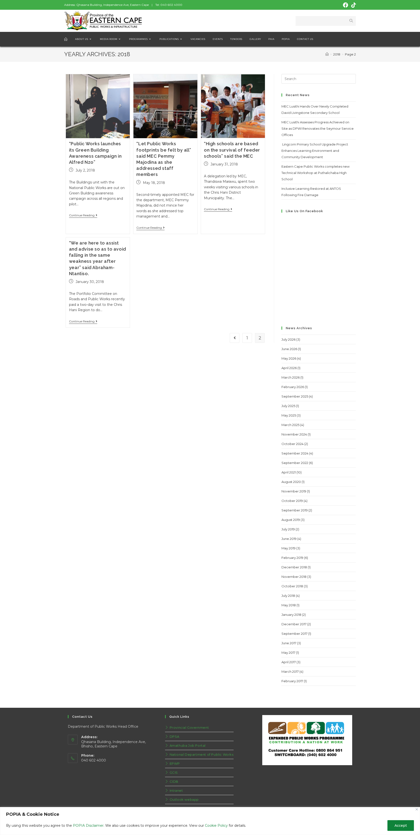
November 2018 (293, 577)
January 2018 (291, 615)
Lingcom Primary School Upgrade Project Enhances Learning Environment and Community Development (314, 150)
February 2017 (292, 681)
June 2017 (288, 643)
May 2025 (288, 415)
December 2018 (294, 567)
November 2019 (293, 491)
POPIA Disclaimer (88, 825)
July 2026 (288, 339)
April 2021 (288, 472)
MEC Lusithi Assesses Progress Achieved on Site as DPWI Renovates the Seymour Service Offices (317, 128)
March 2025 (290, 425)
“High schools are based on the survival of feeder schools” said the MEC (232, 149)
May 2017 (288, 652)
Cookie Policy (216, 825)
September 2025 (294, 396)
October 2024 (292, 444)
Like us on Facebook (304, 211)
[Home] (327, 54)
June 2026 (289, 349)
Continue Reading (82, 215)
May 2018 (288, 605)
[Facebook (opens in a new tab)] (345, 5)
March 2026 (290, 377)
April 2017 (288, 662)
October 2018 (292, 586)
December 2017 (293, 624)
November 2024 (294, 434)
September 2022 (294, 463)
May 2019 (288, 548)
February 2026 (292, 387)
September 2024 (294, 453)
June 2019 (289, 539)
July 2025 (288, 406)
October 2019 (292, 501)
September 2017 (294, 633)
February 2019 (292, 558)
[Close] (417, 809)
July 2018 (288, 596)
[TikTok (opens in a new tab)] (353, 5)
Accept (400, 825)
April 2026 (289, 368)
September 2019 (294, 510)
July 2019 (288, 529)
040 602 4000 (171, 5)
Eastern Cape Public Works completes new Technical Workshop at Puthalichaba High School (315, 172)
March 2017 (290, 671)
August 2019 (290, 520)
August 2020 (291, 482)
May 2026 (288, 358)
